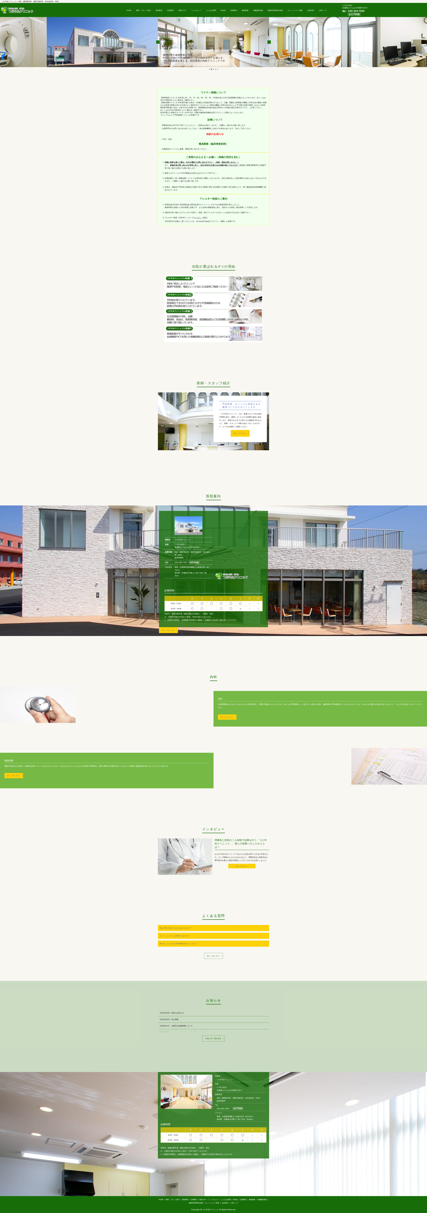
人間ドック (323, 10)
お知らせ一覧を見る (213, 1038)
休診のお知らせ (177, 1013)
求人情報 (174, 1019)
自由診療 (310, 10)
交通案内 (170, 10)
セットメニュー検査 (295, 10)
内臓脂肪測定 (258, 10)
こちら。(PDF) (201, 217)
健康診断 (245, 10)
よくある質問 (211, 10)
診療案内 (234, 10)
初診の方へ (182, 10)
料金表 (223, 10)
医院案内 (159, 10)
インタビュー (196, 10)
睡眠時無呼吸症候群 (275, 10)
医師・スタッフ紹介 (143, 10)
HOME (128, 10)
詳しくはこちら (240, 433)
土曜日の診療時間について (182, 1026)
